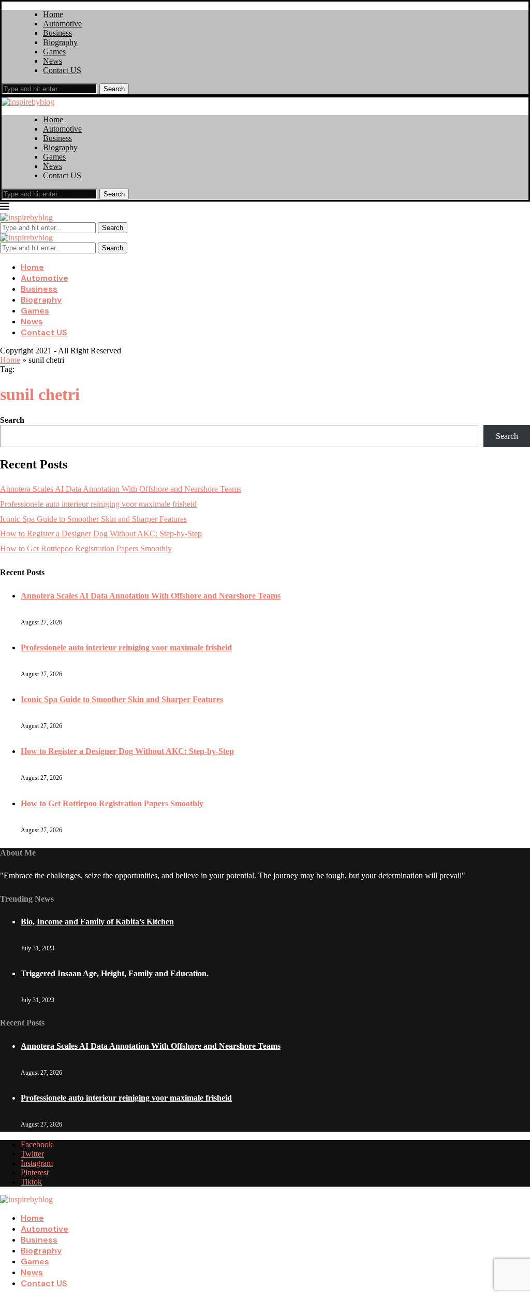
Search (114, 89)
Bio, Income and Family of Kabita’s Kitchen (97, 921)
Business (57, 32)
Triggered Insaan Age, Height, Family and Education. (115, 973)
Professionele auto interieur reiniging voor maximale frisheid (98, 504)
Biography (60, 42)
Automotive (62, 23)
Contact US (62, 70)
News (52, 60)
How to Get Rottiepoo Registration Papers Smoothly (86, 548)
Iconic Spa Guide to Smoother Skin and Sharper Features (93, 519)
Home (53, 14)
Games (54, 51)
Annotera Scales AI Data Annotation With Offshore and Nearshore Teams (120, 488)
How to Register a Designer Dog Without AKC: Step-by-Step (101, 533)
